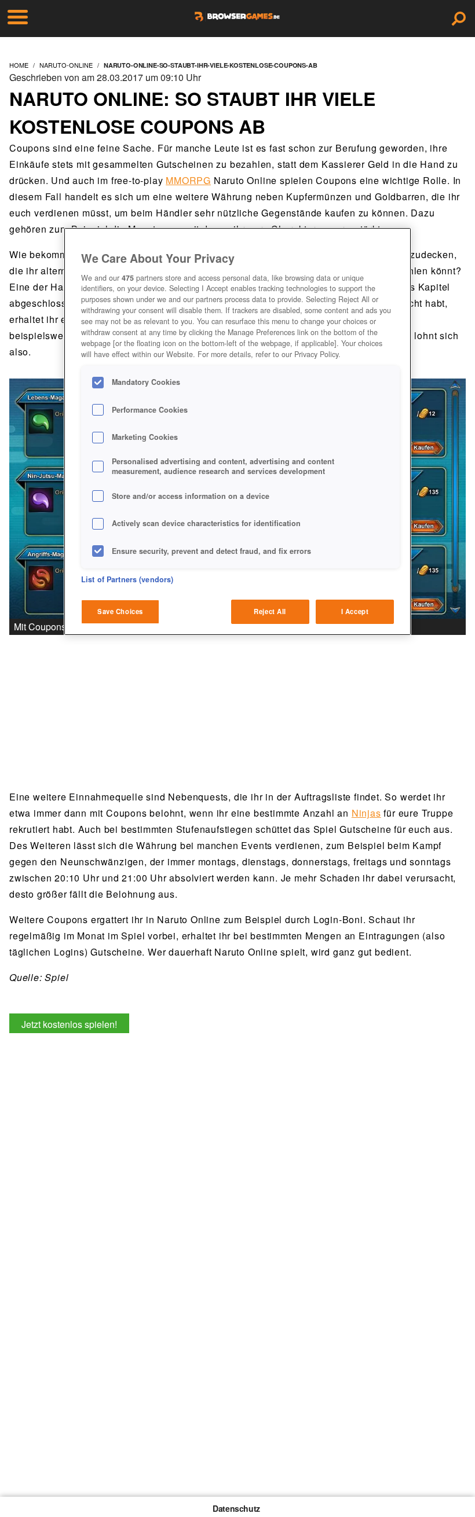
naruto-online (66, 64)
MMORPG (188, 180)
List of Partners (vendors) (127, 579)
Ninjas (366, 813)
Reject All (270, 611)
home (18, 64)
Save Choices (120, 611)
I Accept (355, 611)
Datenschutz (236, 1508)
